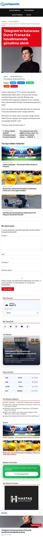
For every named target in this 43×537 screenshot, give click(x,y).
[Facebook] (5, 326)
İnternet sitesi (7, 270)
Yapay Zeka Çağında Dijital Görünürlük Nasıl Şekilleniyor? (22, 416)
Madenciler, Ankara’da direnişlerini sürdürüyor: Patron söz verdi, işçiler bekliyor (22, 405)
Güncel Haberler (14, 10)
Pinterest (14, 86)
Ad (3, 254)
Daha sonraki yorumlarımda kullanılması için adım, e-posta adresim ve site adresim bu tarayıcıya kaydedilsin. (21, 283)
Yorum (5, 236)
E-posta (5, 262)
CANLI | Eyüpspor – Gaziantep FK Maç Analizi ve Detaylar (22, 402)
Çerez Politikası (17, 15)
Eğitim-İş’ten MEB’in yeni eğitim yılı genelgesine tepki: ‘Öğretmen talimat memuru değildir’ (21, 413)
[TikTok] (27, 326)
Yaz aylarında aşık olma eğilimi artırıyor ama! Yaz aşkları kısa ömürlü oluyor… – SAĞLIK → (29, 134)
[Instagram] (16, 326)
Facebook (21, 83)
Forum (29, 15)
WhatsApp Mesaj (21, 474)
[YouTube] (22, 326)
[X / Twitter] (10, 326)
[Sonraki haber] (37, 340)
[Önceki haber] (32, 340)
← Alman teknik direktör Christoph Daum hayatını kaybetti (9, 134)
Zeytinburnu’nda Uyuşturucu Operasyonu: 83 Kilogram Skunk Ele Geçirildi (21, 409)
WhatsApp (30, 83)
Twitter (13, 83)
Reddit (6, 86)
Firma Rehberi (29, 10)
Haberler (4, 21)
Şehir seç (8, 309)
